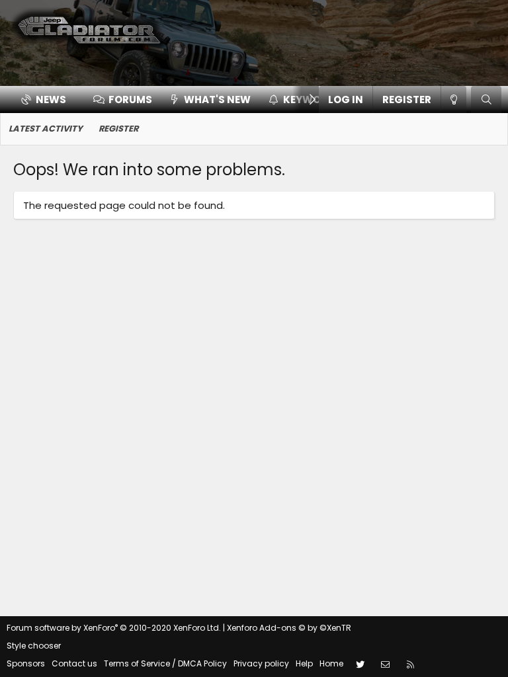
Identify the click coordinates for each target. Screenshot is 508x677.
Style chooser (34, 645)
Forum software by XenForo (114, 627)
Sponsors (26, 663)
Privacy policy (261, 663)
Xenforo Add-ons (289, 627)
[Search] (486, 99)
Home (331, 663)
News (51, 99)
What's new (217, 99)
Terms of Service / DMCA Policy (165, 663)
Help (304, 663)
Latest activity (46, 128)
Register (118, 128)
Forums (130, 99)
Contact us (74, 663)
